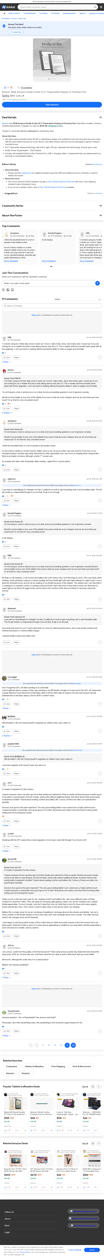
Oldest (57, 299)
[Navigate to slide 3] (53, 79)
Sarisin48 (12, 859)
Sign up (35, 315)
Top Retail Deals (29, 13)
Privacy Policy (25, 1252)
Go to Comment (11, 261)
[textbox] (48, 283)
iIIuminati (12, 608)
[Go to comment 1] (51, 266)
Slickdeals (5, 19)
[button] (11, 87)
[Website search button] (95, 7)
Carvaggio (12, 677)
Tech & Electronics (81, 1066)
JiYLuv (11, 945)
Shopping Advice (69, 13)
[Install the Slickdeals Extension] (83, 1211)
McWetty (11, 716)
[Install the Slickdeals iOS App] (83, 1225)
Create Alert (16, 32)
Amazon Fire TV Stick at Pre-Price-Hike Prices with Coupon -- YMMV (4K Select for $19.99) (67, 1170)
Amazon (5, 123)
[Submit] (5, 305)
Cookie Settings (75, 1250)
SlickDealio (98, 164)
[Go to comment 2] (52, 266)
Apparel (82, 13)
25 (60, 1130)
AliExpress (8, 1126)
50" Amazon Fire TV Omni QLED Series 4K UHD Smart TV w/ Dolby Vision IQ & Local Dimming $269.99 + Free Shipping (41, 1170)
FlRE (88, 233)
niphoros (12, 479)
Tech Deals (55, 13)
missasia (98, 193)
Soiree (11, 370)
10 (34, 1187)
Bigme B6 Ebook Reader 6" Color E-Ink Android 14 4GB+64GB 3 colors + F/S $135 (15, 1113)
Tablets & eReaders (34, 1066)
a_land (11, 834)
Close (92, 1250)
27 (8, 88)
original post (26, 173)
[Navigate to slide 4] (55, 79)
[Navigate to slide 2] (51, 79)
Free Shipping (58, 1066)
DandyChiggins (55, 233)
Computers (11, 1066)
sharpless (14, 233)
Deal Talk (22, 19)
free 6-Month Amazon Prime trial (60, 182)
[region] (52, 1251)
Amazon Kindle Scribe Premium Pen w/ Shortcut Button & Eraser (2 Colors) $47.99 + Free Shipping (41, 1113)
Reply (16, 357)
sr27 (10, 783)
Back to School (14, 13)
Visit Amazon (52, 104)
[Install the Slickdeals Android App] (83, 1218)
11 (59, 1187)
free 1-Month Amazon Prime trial (53, 187)
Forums (14, 19)
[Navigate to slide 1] (49, 79)
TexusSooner (14, 1011)
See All (85, 1086)
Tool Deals (43, 13)
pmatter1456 (13, 744)
